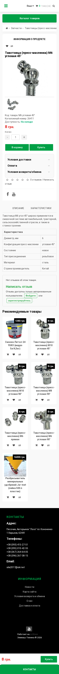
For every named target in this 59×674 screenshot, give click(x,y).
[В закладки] (7, 46)
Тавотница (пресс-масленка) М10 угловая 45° (44, 345)
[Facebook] (7, 194)
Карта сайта (29, 591)
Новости (29, 587)
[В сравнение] (12, 46)
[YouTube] (13, 194)
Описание (18, 208)
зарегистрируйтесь (19, 300)
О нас (30, 601)
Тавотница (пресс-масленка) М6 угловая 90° (44, 436)
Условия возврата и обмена (29, 596)
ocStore (34, 634)
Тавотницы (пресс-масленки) (41, 28)
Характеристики (41, 208)
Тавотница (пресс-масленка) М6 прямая (15, 436)
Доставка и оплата (29, 605)
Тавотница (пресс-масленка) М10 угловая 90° (15, 390)
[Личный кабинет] (6, 6)
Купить (41, 147)
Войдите (31, 295)
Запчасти (16, 28)
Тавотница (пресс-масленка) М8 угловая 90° (44, 390)
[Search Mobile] (54, 6)
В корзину (17, 147)
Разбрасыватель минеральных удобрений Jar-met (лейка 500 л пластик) (15, 485)
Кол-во (8, 132)
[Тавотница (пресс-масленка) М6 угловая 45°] (29, 78)
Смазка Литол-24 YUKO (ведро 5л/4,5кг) (15, 345)
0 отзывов (35, 179)
